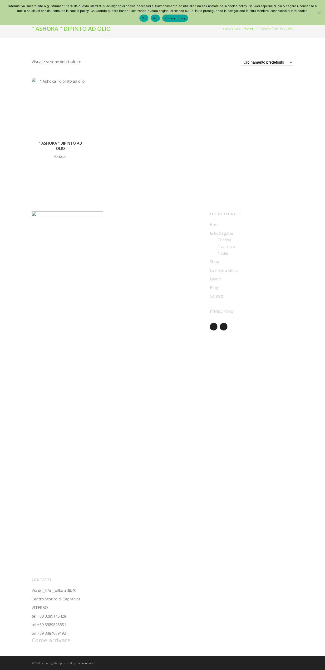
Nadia (222, 253)
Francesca (226, 246)
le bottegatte (221, 233)
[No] (319, 12)
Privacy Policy (222, 311)
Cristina (224, 240)
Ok (144, 18)
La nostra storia (224, 270)
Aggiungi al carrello (60, 109)
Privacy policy (175, 18)
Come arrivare (51, 640)
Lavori (215, 279)
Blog (214, 287)
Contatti (217, 296)
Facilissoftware (85, 663)
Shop (214, 261)
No (155, 18)
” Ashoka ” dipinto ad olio (276, 28)
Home (248, 28)
